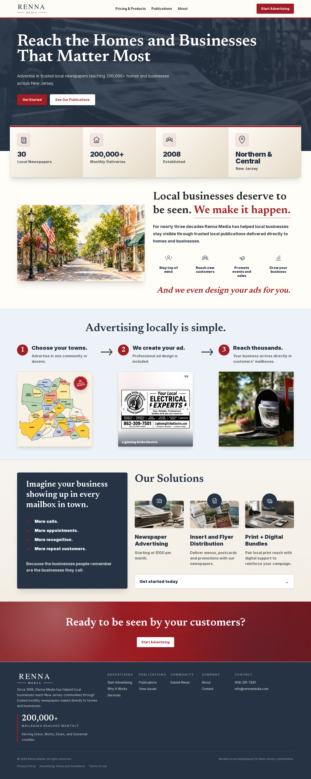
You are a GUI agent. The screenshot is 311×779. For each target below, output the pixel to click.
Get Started (32, 100)
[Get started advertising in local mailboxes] (256, 409)
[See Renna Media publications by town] (54, 409)
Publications (161, 8)
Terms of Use (98, 766)
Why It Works (117, 689)
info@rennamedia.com (251, 689)
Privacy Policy (26, 766)
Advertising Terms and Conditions (62, 766)
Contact (207, 689)
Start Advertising (275, 8)
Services (114, 695)
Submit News (180, 682)
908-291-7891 (245, 682)
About (183, 8)
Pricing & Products (130, 8)
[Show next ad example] (187, 409)
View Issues (148, 689)
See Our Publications (72, 100)
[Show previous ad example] (123, 409)
